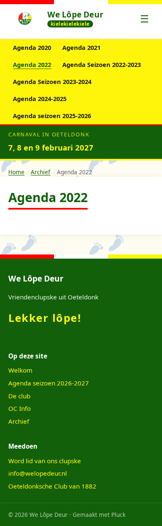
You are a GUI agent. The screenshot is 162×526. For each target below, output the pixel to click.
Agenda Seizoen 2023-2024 (52, 81)
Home (16, 172)
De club (19, 396)
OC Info (19, 408)
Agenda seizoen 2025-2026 (52, 115)
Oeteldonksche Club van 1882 (52, 486)
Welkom (20, 370)
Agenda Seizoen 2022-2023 (101, 64)
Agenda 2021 (81, 47)
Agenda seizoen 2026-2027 (48, 383)
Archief (40, 172)
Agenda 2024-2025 (39, 98)
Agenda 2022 (32, 64)
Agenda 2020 (32, 47)
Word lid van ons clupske (44, 461)
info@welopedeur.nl (37, 473)
